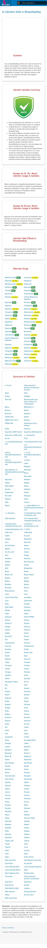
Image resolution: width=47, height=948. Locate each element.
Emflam (7, 652)
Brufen (26, 410)
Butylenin (27, 413)
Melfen (26, 750)
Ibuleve (26, 711)
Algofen (7, 549)
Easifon (26, 649)
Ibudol (7, 695)
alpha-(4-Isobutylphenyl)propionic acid (13, 462)
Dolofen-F (8, 623)
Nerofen (7, 766)
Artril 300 (8, 399)
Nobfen (7, 483)
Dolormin (27, 630)
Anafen (26, 552)
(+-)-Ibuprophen (29, 435)
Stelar (7, 831)
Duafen (26, 639)
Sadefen (27, 815)
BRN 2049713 (29, 407)
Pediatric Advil (29, 873)
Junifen (26, 737)
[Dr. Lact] (5, 3)
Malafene (27, 746)
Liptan (26, 463)
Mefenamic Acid (10, 277)
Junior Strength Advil (12, 866)
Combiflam (27, 597)
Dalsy (7, 604)
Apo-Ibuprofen (29, 562)
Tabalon (27, 837)
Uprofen (27, 850)
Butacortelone (10, 591)
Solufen (26, 828)
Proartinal (27, 798)
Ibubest (26, 688)
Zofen (7, 857)
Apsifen (7, 565)
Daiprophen (28, 600)
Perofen (7, 798)
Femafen (27, 662)
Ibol (6, 685)
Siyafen (26, 824)
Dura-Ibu (8, 646)
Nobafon (8, 769)
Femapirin (8, 665)
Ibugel (7, 701)
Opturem (8, 785)
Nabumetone (28, 312)
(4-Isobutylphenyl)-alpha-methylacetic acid (32, 514)
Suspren (27, 834)
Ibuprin (7, 505)
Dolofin (7, 536)
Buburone (8, 413)
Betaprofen (28, 539)
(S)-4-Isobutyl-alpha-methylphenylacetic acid (32, 519)
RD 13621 (8, 496)
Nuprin (26, 486)
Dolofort (27, 623)
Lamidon (27, 460)
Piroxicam (27, 302)
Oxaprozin (27, 277)
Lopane (7, 746)
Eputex (7, 656)
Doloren (7, 630)
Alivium (7, 895)
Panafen (27, 792)
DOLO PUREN (29, 617)
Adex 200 (27, 542)
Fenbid (7, 669)
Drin (6, 639)
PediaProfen (9, 492)
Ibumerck (8, 717)
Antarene (27, 558)
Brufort (26, 578)
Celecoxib (27, 290)
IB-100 (26, 682)
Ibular (26, 708)
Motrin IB (8, 756)
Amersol (27, 549)
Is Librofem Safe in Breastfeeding (21, 12)
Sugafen (27, 831)
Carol (26, 591)
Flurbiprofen (28, 305)
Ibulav (7, 711)
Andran (7, 396)
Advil (25, 393)
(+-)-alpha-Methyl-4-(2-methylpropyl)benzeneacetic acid (34, 507)
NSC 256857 (9, 486)
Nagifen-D (27, 756)
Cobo (26, 594)
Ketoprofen (9, 315)
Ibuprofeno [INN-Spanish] (33, 432)
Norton (7, 772)
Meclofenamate (10, 284)
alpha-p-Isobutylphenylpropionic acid (13, 454)
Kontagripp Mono (30, 740)
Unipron (27, 502)
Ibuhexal (27, 704)
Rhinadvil (8, 811)
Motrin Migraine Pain (12, 873)
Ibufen (7, 428)
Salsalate (8, 305)
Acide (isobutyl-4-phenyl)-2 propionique (31, 877)
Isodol (26, 733)
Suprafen (8, 834)
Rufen (26, 499)
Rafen (26, 805)
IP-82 (26, 438)
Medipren (27, 466)
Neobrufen (27, 759)
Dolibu (26, 613)
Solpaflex (8, 828)
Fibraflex (27, 672)
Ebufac (26, 417)
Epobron (27, 420)
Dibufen (7, 610)
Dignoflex (27, 610)
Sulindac (8, 297)
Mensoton (8, 753)
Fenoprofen (9, 312)
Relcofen (27, 808)
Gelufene (8, 675)
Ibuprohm (27, 720)
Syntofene (8, 837)
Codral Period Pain (11, 597)
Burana (26, 587)
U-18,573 (8, 385)
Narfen (7, 759)
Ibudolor (27, 695)
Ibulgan (7, 714)
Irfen (6, 733)
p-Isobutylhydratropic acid (14, 529)
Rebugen (27, 496)
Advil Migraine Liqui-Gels (32, 860)
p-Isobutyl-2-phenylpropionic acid (31, 525)
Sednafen (8, 821)
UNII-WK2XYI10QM (11, 888)
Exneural (27, 659)
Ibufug (26, 698)
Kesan (7, 740)
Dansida (27, 604)
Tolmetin (8, 290)
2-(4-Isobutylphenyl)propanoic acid (32, 447)
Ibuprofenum (9, 885)
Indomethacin (28, 294)
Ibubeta (7, 691)
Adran (7, 393)
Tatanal (26, 841)
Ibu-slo (7, 438)
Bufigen (26, 581)
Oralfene (27, 785)
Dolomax (27, 626)
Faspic (7, 662)
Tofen (26, 844)
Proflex (26, 492)
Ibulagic (7, 708)
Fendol (26, 669)
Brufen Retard (29, 574)
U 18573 (27, 529)
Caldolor (27, 888)
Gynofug (27, 678)
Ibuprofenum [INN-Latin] (13, 435)
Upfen (7, 850)
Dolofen (26, 620)
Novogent (27, 776)
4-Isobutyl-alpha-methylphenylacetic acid (13, 525)
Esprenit (8, 659)
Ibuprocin (27, 428)
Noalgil (26, 766)
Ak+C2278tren (10, 545)
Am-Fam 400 (9, 552)
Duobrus (27, 643)
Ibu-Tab (26, 724)
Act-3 (7, 542)
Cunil (6, 600)
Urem (7, 854)
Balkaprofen (28, 568)
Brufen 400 (9, 574)
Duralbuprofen (29, 646)
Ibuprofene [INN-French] (13, 432)
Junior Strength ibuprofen (33, 866)
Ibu (6, 688)
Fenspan (8, 672)
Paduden (27, 489)
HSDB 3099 (9, 423)
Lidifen (26, 743)
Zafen (26, 854)
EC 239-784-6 (29, 895)
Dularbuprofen (10, 643)
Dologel (7, 626)
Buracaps (8, 587)
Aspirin (7, 318)
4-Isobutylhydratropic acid (33, 441)
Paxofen (27, 795)
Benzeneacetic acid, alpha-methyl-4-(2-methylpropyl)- (31, 401)
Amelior (26, 885)
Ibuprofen (8, 302)
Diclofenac (8, 287)
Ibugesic (8, 704)
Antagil (26, 555)
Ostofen (27, 789)
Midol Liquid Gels (11, 898)
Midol (26, 870)
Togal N (7, 847)
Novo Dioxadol (10, 776)
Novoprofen (28, 779)
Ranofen (8, 808)
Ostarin (7, 789)
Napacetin (8, 479)
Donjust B (8, 636)
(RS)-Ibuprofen (10, 518)
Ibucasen (27, 691)
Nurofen (7, 489)
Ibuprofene (8, 882)
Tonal (26, 847)
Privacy (4, 928)
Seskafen (8, 824)
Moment (27, 753)
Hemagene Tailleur (11, 682)
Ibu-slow (27, 536)
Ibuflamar (8, 698)
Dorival (26, 636)
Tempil (7, 844)
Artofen (26, 565)
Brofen (26, 571)
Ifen (6, 727)
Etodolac (27, 318)
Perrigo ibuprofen (30, 891)
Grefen (7, 678)
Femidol (27, 665)
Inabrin (26, 727)
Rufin (7, 502)
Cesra (7, 594)
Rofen (26, 811)
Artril (6, 568)
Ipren (26, 730)
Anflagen (27, 396)
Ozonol (7, 792)
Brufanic (8, 410)
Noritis (26, 769)
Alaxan (26, 545)
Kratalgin (8, 743)
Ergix (26, 656)
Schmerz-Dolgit (29, 818)
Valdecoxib (27, 284)
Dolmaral (8, 617)
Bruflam (7, 578)
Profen (7, 802)
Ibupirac (7, 720)
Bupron (26, 584)
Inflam (7, 730)
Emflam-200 (28, 652)
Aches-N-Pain (29, 857)
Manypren (8, 750)
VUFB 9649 (28, 532)
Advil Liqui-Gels (10, 860)
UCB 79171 (9, 532)
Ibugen (26, 701)
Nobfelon (27, 479)
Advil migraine (10, 891)
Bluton (7, 407)
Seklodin (27, 821)
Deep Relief (9, 607)
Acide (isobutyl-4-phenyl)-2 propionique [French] (31, 387)
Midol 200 (27, 470)
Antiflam (7, 562)
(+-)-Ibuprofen (10, 513)
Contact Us (11, 928)
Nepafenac (28, 281)
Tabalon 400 (9, 841)
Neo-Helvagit (9, 763)
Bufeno (7, 581)
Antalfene (8, 558)
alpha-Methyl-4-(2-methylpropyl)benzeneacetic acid (14, 472)
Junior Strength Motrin (12, 870)
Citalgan (8, 539)
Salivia (7, 818)
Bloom (7, 571)
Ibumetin (27, 717)
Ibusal (7, 724)
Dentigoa (27, 607)
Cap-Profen (9, 863)
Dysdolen (8, 649)
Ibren (26, 685)
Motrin (26, 473)
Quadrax (8, 805)
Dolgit (7, 613)
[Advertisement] (23, 35)
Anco (6, 555)
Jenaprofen (9, 737)
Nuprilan (8, 782)
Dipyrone (27, 309)
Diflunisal (8, 281)
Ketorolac (27, 287)
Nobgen (27, 483)
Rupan (7, 815)
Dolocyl (7, 620)
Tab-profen (9, 876)
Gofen (26, 675)
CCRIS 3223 (9, 417)
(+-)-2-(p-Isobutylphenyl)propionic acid (32, 454)
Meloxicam (27, 315)
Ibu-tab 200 (28, 863)
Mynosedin (28, 476)
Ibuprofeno (28, 882)
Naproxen (8, 309)
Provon (26, 802)
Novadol (27, 772)
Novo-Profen (9, 779)
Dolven (26, 633)
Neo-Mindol (28, 763)
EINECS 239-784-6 (11, 420)
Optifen (26, 782)
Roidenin (8, 499)
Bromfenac (8, 294)
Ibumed (26, 714)
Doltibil (7, 633)
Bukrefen (8, 584)
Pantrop (7, 795)
